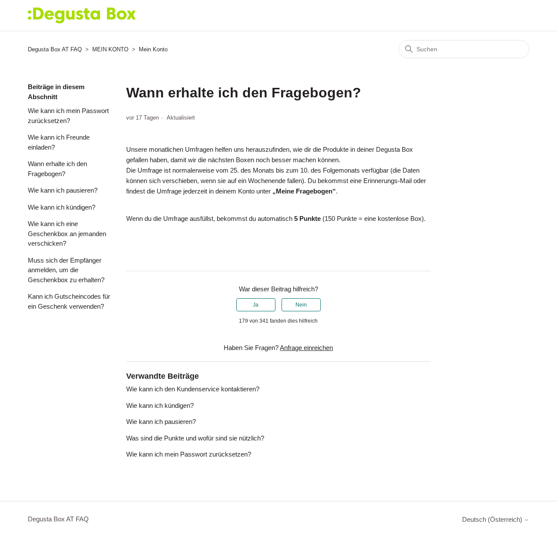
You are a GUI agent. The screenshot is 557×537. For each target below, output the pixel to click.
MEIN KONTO (110, 49)
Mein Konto (153, 49)
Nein (301, 305)
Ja (255, 305)
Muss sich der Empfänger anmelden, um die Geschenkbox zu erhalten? (66, 270)
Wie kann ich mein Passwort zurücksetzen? (68, 115)
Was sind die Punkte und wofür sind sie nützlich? (195, 438)
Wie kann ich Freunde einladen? (59, 142)
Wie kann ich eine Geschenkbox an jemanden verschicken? (67, 233)
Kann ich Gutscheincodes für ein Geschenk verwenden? (69, 301)
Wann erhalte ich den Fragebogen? (57, 168)
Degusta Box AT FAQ (55, 49)
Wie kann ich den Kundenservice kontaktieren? (192, 389)
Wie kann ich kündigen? (61, 207)
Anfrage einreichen (306, 347)
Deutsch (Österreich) (493, 519)
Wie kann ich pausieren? (62, 190)
